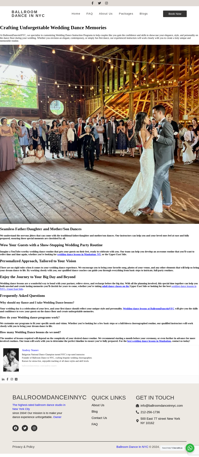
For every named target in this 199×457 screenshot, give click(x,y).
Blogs (144, 13)
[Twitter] (99, 3)
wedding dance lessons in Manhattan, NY (79, 254)
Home (76, 13)
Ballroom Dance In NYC (132, 446)
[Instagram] (106, 3)
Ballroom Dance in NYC (28, 14)
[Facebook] (7, 379)
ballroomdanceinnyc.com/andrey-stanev (39, 366)
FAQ (89, 13)
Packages (126, 13)
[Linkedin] (3, 379)
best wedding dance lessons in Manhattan (149, 341)
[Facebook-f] (92, 3)
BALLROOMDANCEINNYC (49, 397)
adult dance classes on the (116, 286)
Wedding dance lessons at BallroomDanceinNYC (148, 308)
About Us (106, 13)
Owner (57, 417)
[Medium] (16, 379)
